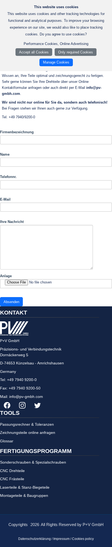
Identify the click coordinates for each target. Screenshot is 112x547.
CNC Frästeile (12, 479)
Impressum (61, 539)
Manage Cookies (56, 62)
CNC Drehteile (12, 471)
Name (5, 154)
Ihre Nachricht (12, 222)
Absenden (11, 302)
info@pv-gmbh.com (26, 396)
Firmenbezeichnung (17, 132)
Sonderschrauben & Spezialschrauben (33, 462)
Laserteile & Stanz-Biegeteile (24, 487)
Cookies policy (83, 539)
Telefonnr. (8, 177)
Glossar (6, 441)
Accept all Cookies (34, 52)
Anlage (6, 276)
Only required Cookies (75, 52)
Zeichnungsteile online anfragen (27, 432)
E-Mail (5, 199)
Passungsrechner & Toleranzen (27, 424)
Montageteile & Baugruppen (24, 495)
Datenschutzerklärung (34, 539)
